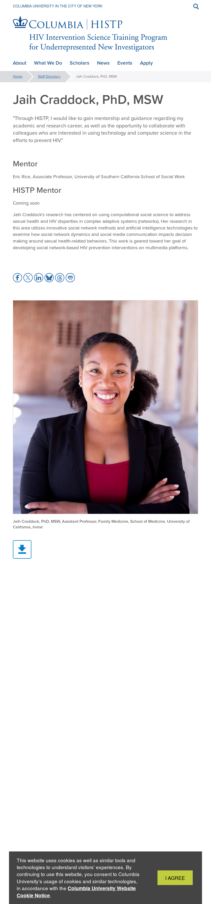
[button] (17, 277)
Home (17, 76)
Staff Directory (49, 76)
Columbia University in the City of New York (57, 5)
